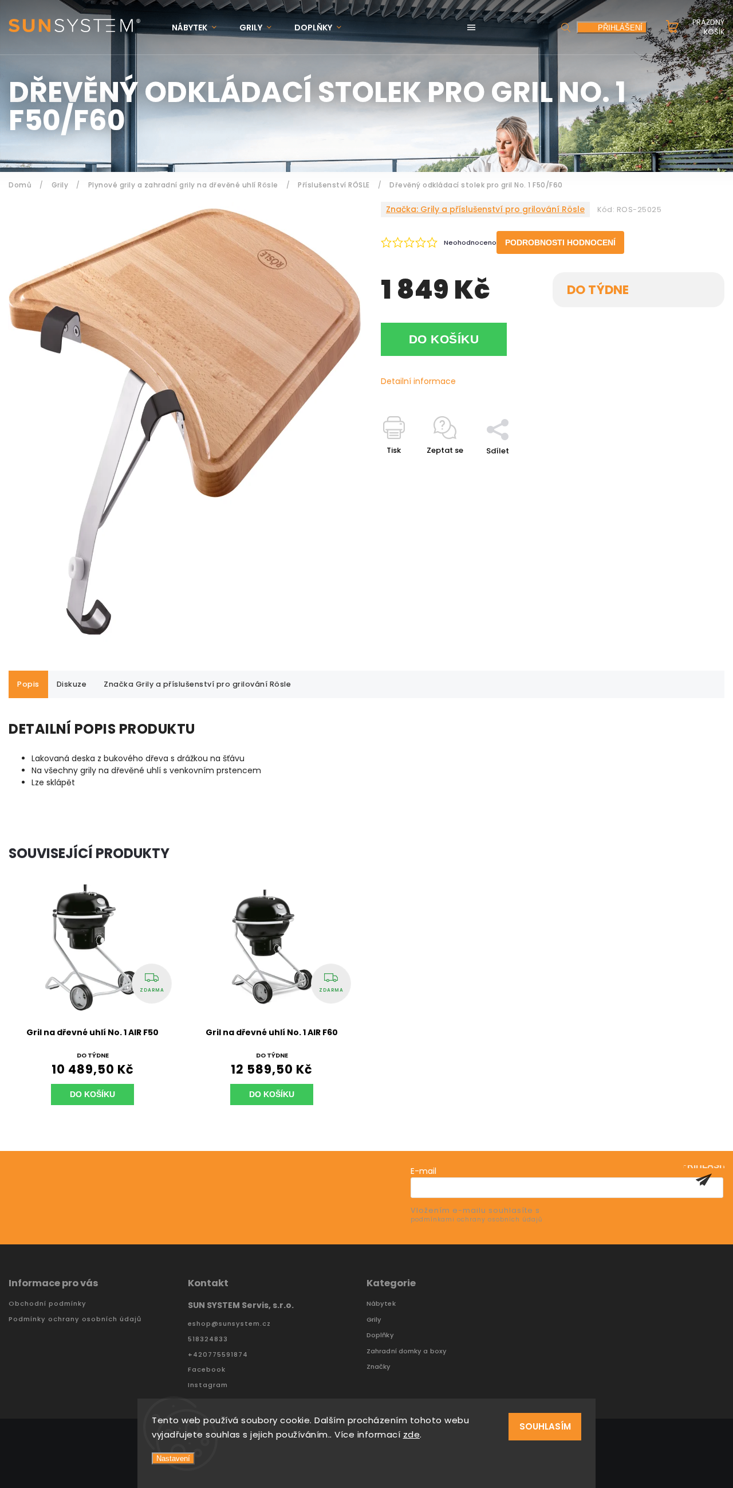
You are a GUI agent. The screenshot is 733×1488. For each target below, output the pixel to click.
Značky (378, 1366)
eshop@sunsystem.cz (229, 1323)
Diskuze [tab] (72, 684)
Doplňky (380, 1335)
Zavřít (686, 470)
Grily (374, 1319)
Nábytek (381, 1303)
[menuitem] (200, 28)
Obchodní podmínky (47, 1303)
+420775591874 (218, 1354)
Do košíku (444, 339)
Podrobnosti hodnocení (560, 242)
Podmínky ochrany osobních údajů (75, 1319)
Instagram (208, 1385)
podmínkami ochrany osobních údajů (476, 1219)
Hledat (565, 27)
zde (411, 1434)
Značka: (485, 209)
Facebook (207, 1369)
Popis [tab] (28, 684)
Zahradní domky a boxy (406, 1351)
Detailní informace (418, 381)
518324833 (208, 1339)
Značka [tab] (197, 684)
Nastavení (173, 1458)
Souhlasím (545, 1426)
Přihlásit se (703, 1179)
